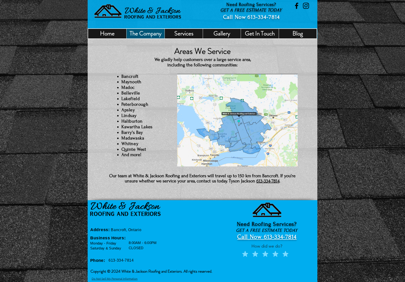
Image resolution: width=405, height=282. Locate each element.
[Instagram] (306, 6)
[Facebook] (296, 6)
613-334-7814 (264, 17)
